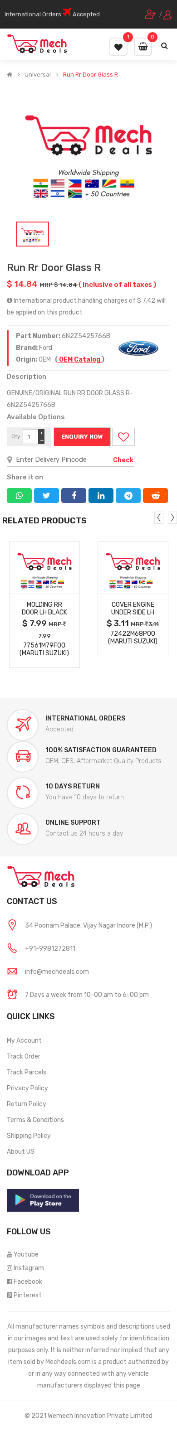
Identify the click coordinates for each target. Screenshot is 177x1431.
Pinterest (28, 1295)
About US (20, 1151)
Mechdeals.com (68, 1362)
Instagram (29, 1268)
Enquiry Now (82, 436)
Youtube (26, 1254)
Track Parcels (26, 1072)
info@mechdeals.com (57, 972)
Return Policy (26, 1104)
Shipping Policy (29, 1136)
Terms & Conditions (35, 1120)
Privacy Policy (27, 1088)
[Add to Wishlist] (123, 437)
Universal (38, 75)
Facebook (28, 1282)
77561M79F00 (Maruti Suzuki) (44, 649)
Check (123, 460)
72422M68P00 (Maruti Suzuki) (132, 637)
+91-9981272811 (50, 948)
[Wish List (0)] (118, 47)
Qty (15, 436)
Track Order (23, 1056)
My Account (24, 1040)
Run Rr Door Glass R (90, 75)
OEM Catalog (80, 359)
